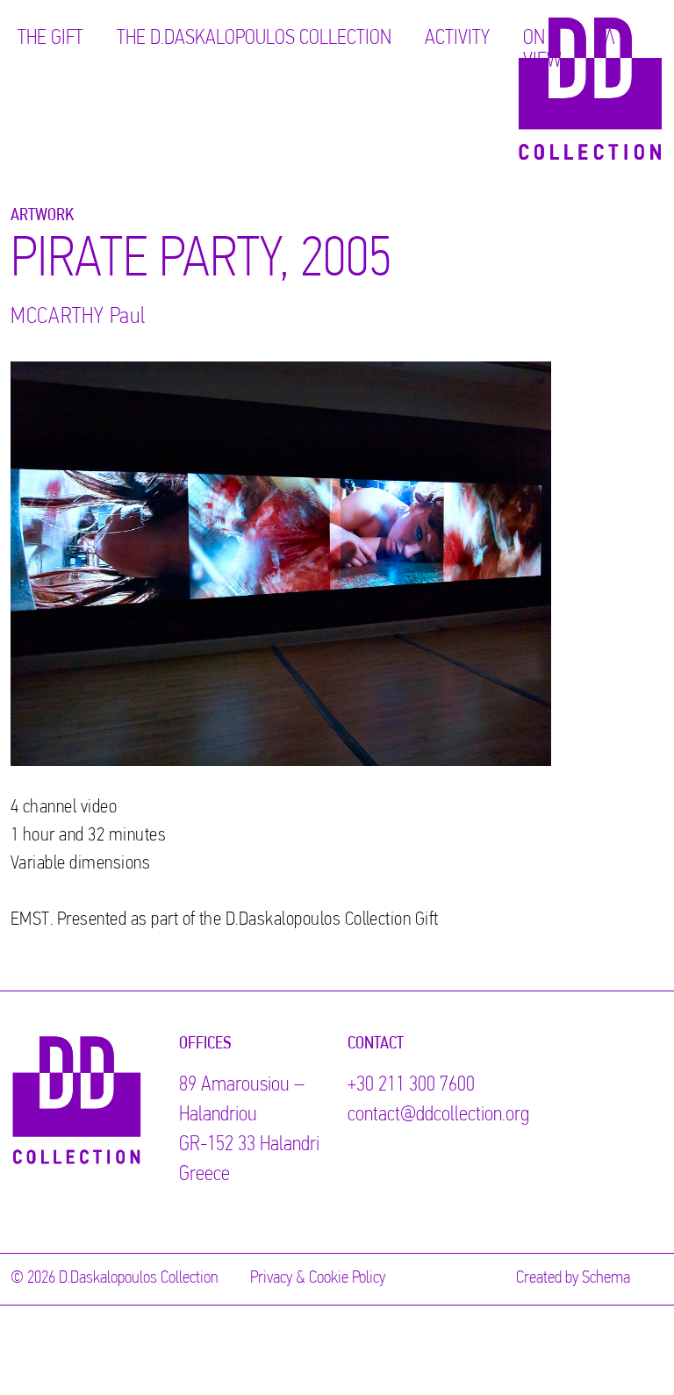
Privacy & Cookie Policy (317, 1278)
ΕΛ (605, 38)
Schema (606, 1278)
